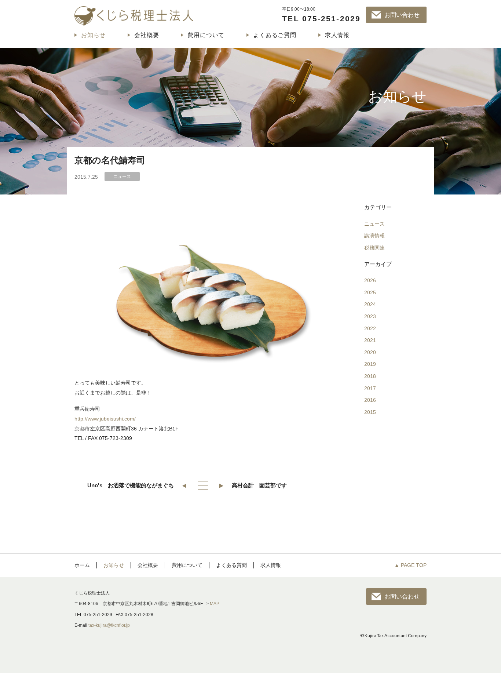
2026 (370, 280)
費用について (205, 35)
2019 (370, 364)
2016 (370, 400)
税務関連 (374, 248)
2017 (370, 388)
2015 (370, 412)
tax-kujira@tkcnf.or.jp (109, 625)
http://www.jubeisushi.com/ (105, 419)
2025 (370, 292)
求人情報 (337, 35)
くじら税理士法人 (133, 16)
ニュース (374, 224)
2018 (370, 376)
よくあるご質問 (274, 35)
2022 (370, 328)
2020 (370, 352)
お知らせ (93, 35)
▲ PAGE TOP (410, 565)
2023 (370, 316)
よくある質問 (231, 565)
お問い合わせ (402, 15)
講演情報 (374, 236)
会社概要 (146, 35)
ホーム (82, 565)
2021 (370, 340)
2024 (370, 304)
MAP (214, 603)
